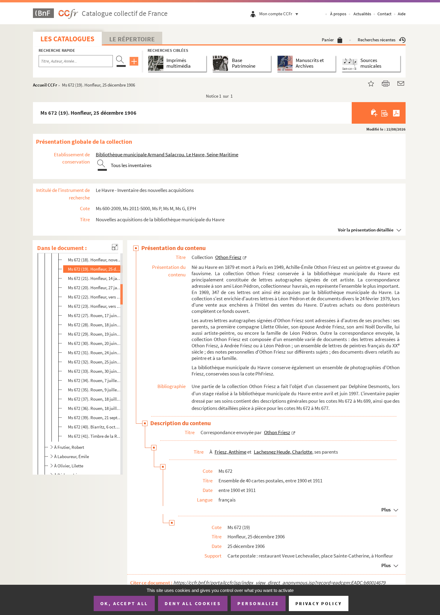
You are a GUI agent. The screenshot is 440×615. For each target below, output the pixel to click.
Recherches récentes (376, 40)
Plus (386, 509)
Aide (402, 13)
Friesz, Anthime (230, 452)
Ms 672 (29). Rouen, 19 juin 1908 (95, 334)
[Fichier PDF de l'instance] (396, 112)
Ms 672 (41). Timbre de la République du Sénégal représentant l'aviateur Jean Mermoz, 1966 (95, 436)
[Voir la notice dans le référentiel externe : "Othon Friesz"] (244, 257)
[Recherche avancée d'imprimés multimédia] (157, 63)
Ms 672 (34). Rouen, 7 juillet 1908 (95, 380)
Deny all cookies (193, 603)
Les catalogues (67, 38)
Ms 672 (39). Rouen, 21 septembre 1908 (95, 417)
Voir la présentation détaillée (366, 230)
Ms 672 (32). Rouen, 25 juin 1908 (95, 362)
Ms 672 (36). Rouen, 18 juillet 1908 (95, 408)
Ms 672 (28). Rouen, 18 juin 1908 (95, 325)
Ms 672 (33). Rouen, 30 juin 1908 (95, 371)
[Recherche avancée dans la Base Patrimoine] (221, 63)
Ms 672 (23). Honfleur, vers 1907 (95, 306)
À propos (338, 13)
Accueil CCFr (45, 85)
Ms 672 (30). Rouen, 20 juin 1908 (95, 343)
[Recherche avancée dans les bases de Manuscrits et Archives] (286, 63)
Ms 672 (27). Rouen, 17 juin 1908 (95, 315)
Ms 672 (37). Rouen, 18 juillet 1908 (95, 399)
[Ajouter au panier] (374, 113)
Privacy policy (318, 603)
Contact (384, 13)
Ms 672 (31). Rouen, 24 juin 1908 (95, 352)
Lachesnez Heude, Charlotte (283, 452)
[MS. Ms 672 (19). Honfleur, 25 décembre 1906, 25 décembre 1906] (367, 83)
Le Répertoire (132, 39)
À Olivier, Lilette (68, 466)
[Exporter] (385, 112)
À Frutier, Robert (69, 447)
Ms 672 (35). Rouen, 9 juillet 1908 (95, 390)
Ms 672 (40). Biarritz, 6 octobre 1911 (95, 427)
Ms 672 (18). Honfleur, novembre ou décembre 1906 (95, 260)
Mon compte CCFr (275, 13)
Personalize (258, 603)
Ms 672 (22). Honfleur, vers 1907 (95, 297)
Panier (328, 40)
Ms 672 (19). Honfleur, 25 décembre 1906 (95, 269)
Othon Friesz (228, 257)
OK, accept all (124, 603)
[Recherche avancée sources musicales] (351, 63)
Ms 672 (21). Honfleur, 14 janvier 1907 (95, 278)
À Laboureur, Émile (71, 456)
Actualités (362, 13)
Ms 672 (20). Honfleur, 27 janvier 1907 (95, 287)
